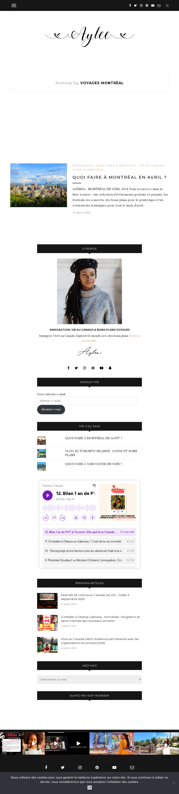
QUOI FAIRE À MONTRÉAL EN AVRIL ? (119, 177)
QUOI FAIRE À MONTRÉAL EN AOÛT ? (93, 438)
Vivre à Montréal (88, 169)
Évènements (83, 165)
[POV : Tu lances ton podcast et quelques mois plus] (56, 743)
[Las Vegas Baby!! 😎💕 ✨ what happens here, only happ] (123, 743)
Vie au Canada (151, 165)
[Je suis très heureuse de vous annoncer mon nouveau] (33, 743)
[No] (173, 783)
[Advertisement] (89, 131)
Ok (89, 787)
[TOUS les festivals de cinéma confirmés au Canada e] (11, 743)
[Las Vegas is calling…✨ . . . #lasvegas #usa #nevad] (101, 743)
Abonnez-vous (51, 409)
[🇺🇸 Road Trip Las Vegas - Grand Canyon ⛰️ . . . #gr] (145, 743)
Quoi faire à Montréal (116, 165)
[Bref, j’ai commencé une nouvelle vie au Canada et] (78, 743)
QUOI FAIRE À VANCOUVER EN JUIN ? (93, 464)
